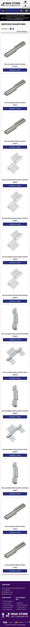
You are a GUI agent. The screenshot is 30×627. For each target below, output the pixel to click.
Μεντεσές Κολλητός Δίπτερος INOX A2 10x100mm (15, 180)
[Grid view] (10, 29)
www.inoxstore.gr (8, 594)
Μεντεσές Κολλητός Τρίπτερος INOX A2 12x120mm (15, 411)
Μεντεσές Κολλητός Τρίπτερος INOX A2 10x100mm (15, 334)
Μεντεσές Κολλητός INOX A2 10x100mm (15, 64)
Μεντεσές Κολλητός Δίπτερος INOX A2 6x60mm (15, 257)
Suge (24, 625)
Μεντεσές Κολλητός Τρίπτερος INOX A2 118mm (15, 372)
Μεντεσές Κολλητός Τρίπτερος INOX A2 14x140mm (15, 488)
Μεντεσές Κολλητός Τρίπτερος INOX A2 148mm (15, 449)
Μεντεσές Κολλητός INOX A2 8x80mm (15, 565)
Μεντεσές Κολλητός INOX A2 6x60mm (15, 526)
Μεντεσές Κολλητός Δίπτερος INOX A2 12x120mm (15, 218)
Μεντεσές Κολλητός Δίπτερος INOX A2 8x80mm (15, 295)
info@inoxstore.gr (8, 592)
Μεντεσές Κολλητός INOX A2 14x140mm (15, 141)
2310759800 (22, 16)
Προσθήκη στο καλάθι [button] (15, 70)
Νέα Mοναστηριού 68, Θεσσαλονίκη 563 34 (14, 588)
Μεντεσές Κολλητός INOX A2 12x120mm (15, 102)
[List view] (13, 29)
